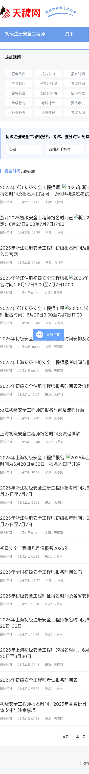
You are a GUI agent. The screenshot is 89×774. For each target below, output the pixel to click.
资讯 (69, 33)
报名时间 (78, 74)
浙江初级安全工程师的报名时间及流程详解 (42, 410)
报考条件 (18, 74)
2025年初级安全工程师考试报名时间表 (39, 680)
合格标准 (18, 93)
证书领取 (78, 93)
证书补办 (18, 112)
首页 (65, 736)
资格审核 (78, 103)
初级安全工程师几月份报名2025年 (34, 548)
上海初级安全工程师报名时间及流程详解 (40, 433)
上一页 (81, 736)
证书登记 (48, 112)
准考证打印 (48, 83)
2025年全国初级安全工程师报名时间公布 (41, 572)
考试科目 (18, 83)
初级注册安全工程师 (25, 33)
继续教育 (18, 103)
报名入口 (48, 74)
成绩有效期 (48, 93)
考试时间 (78, 83)
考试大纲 (78, 112)
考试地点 (48, 103)
